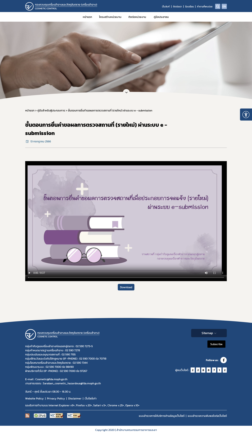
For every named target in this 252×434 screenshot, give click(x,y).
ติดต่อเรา (177, 6)
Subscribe (216, 344)
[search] (217, 6)
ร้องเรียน (189, 6)
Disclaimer (74, 398)
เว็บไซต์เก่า (91, 398)
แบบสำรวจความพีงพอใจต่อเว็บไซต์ (207, 416)
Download (126, 287)
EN (224, 6)
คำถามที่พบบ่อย (204, 6)
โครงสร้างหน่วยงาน (110, 17)
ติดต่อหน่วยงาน (137, 17)
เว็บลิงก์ (166, 6)
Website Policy (34, 398)
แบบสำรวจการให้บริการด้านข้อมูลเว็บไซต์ (161, 416)
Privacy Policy (56, 398)
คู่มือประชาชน (161, 17)
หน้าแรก (87, 17)
